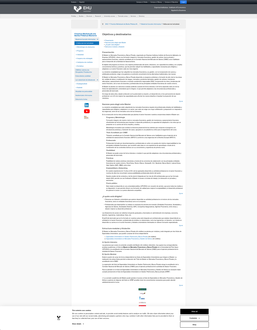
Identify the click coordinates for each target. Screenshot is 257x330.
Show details (76, 324)
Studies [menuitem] (81, 16)
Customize (193, 318)
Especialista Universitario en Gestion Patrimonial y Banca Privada (127, 237)
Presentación (109, 40)
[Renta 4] (142, 302)
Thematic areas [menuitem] (123, 16)
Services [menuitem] (133, 16)
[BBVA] (142, 298)
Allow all (194, 311)
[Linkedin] (86, 105)
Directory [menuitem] (141, 16)
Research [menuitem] (98, 16)
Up (180, 101)
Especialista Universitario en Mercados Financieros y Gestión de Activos (129, 239)
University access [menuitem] (109, 16)
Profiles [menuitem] (73, 16)
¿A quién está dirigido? (112, 45)
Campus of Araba (142, 2)
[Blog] (86, 117)
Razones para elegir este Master (115, 42)
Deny (194, 324)
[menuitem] (74, 2)
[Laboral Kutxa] (142, 293)
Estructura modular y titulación (114, 47)
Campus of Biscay (156, 2)
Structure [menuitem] (89, 16)
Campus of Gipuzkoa (171, 2)
